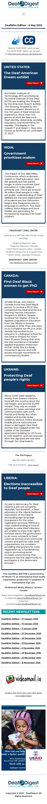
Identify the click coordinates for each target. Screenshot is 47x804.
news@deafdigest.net (35, 595)
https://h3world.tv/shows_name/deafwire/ (24, 54)
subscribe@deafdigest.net (28, 604)
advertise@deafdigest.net (29, 598)
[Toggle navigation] (23, 14)
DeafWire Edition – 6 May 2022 (23, 25)
